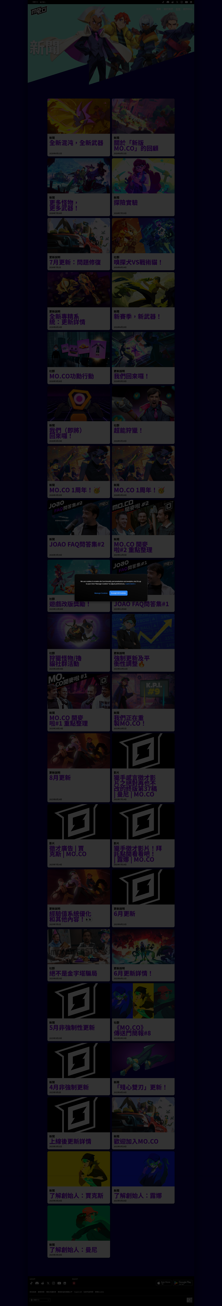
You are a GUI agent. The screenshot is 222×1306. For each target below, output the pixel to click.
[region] (111, 587)
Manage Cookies (100, 593)
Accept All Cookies (118, 593)
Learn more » (130, 584)
